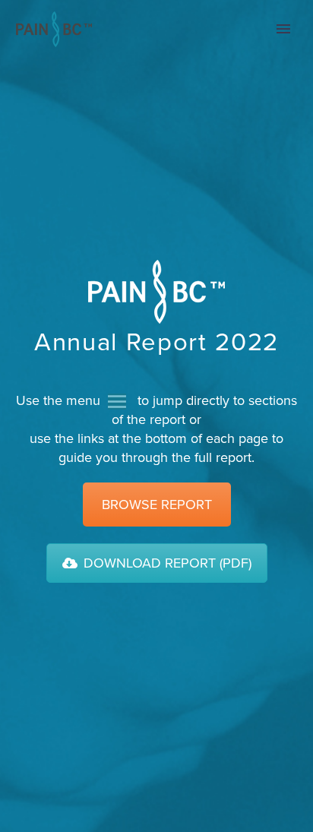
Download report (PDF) (167, 563)
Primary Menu (283, 28)
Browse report (157, 504)
